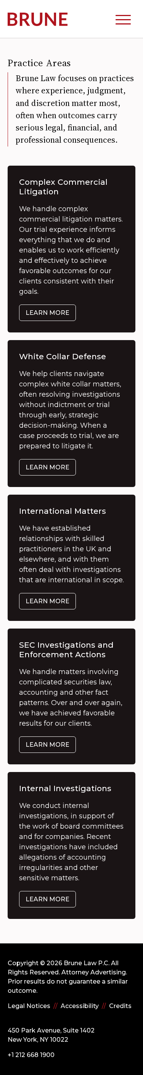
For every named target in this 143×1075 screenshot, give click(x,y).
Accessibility (80, 1006)
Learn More (47, 312)
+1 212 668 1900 (31, 1055)
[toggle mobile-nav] (123, 19)
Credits (120, 1006)
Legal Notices (29, 1006)
